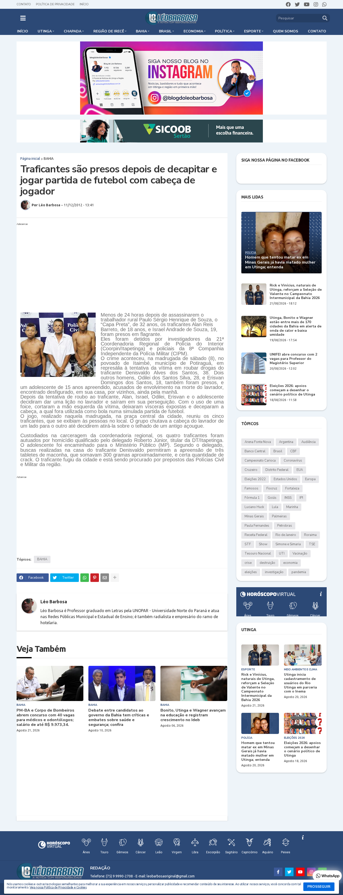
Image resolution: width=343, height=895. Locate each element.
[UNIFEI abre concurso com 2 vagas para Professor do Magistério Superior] (253, 363)
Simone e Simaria (288, 544)
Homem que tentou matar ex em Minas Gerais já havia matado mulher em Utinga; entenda (280, 262)
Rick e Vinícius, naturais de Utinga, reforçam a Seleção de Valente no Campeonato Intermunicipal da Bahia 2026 (296, 291)
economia (290, 563)
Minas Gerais (254, 516)
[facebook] (288, 4)
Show (263, 544)
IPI (301, 497)
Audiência (308, 442)
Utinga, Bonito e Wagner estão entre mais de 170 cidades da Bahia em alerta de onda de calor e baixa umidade (295, 326)
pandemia (299, 572)
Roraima (310, 535)
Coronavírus (293, 460)
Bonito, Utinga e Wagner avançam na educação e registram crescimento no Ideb (193, 715)
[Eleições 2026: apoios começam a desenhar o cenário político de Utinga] (253, 394)
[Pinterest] (94, 577)
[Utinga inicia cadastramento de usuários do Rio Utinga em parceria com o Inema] (303, 655)
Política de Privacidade (55, 4)
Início (84, 4)
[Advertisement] (117, 262)
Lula (275, 507)
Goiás (272, 497)
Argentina (286, 442)
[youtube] (307, 4)
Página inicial (30, 158)
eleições (251, 572)
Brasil (277, 451)
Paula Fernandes (257, 525)
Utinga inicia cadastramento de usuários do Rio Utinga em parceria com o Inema (300, 683)
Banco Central (255, 451)
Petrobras (284, 525)
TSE (312, 544)
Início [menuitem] (22, 31)
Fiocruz (271, 488)
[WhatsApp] (84, 577)
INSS (288, 497)
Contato (24, 4)
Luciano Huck (254, 507)
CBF (293, 451)
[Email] (104, 577)
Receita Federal (256, 535)
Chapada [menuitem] (72, 31)
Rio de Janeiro (285, 535)
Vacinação (300, 553)
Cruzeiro (251, 470)
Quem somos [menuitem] (285, 31)
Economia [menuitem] (193, 31)
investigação (274, 572)
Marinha (292, 507)
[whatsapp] (324, 4)
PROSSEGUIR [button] (318, 886)
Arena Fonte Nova (258, 442)
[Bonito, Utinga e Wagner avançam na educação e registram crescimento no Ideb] (193, 683)
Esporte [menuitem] (252, 31)
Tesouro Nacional (258, 553)
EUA (300, 470)
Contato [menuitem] (317, 31)
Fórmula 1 (252, 497)
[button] (23, 18)
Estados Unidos (285, 479)
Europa (310, 479)
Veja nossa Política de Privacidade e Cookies (58, 887)
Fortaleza (292, 488)
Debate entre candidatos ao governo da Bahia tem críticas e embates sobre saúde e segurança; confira (118, 717)
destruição (267, 563)
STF (248, 544)
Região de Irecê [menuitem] (108, 31)
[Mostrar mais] (114, 577)
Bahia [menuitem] (141, 31)
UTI (281, 553)
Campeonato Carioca (260, 460)
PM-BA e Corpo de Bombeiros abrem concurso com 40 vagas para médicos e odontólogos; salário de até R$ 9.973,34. (46, 717)
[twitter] (297, 4)
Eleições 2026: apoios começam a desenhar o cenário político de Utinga (292, 390)
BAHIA (48, 158)
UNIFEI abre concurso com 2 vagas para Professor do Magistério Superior (293, 359)
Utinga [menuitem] (45, 31)
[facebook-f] (278, 872)
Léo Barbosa (53, 601)
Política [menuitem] (223, 31)
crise (248, 563)
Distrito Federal (277, 470)
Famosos (251, 488)
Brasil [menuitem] (165, 31)
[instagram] (316, 4)
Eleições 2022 (255, 479)
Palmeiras (279, 516)
